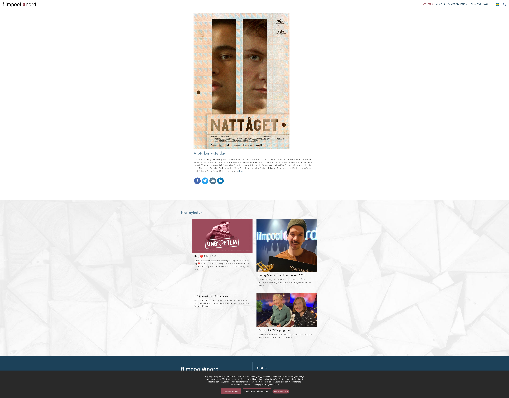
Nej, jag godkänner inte (257, 391)
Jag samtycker (231, 391)
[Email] (213, 182)
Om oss (440, 4)
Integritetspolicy (281, 391)
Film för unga (479, 4)
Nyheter (427, 4)
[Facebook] (197, 182)
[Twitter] (205, 182)
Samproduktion (457, 4)
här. (241, 171)
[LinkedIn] (220, 182)
